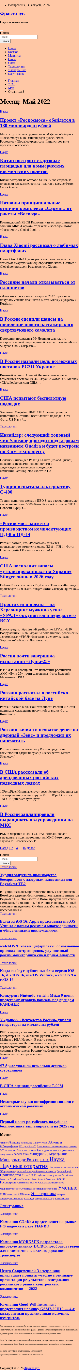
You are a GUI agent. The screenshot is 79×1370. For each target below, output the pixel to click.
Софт (11, 62)
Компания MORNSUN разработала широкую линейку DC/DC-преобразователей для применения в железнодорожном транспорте (39, 1248)
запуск (39, 1198)
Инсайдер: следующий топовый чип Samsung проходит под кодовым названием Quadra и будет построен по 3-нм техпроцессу (39, 443)
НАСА (44, 1160)
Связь (12, 59)
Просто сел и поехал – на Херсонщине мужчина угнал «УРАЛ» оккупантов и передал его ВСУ (38, 612)
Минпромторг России (20, 1159)
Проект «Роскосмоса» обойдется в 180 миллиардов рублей (37, 122)
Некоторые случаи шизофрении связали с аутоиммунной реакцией (37, 1103)
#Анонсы (55, 1142)
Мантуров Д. (38, 1154)
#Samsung (14, 1142)
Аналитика (10, 1150)
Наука (12, 48)
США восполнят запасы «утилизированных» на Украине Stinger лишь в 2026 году (36, 571)
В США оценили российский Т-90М (31, 1086)
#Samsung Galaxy (31, 1142)
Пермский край (64, 1171)
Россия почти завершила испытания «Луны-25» (27, 658)
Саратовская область (27, 1183)
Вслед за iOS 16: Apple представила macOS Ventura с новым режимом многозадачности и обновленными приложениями (39, 925)
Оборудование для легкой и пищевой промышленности (28, 1171)
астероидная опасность (11, 1198)
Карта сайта (16, 73)
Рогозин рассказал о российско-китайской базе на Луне (35, 695)
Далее (31, 848)
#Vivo (44, 1142)
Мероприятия (58, 1153)
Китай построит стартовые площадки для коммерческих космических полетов (32, 166)
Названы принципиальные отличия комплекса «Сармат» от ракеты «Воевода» (36, 208)
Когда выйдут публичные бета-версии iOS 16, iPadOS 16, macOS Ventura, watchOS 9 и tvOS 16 (38, 975)
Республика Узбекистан (43, 1179)
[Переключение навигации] (1, 30)
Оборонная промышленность (63, 1167)
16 (24, 848)
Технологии (16, 66)
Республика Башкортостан (47, 1175)
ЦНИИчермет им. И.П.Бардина (15, 1194)
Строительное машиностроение (38, 1188)
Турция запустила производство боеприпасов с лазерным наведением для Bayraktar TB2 (36, 879)
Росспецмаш (8, 1182)
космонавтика (62, 1198)
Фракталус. (12, 13)
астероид (61, 1194)
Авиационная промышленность (52, 1146)
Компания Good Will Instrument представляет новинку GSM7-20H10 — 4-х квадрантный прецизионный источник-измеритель (37, 1311)
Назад (4, 848)
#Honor (3, 1142)
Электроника (17, 70)
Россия (60, 1178)
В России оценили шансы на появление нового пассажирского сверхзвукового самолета (36, 324)
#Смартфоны (9, 1146)
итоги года (48, 1198)
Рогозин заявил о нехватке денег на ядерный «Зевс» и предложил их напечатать (39, 735)
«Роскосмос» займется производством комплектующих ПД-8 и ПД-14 (35, 529)
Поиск (4, 32)
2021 (21, 1146)
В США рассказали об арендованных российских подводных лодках (29, 777)
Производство (10, 1175)
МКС (26, 1154)
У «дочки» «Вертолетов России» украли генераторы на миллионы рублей (35, 1022)
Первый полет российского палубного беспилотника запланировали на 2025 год (37, 1124)
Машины (14, 55)
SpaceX (32, 1146)
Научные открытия (24, 1166)
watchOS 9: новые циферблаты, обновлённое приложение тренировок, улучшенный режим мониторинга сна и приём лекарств (39, 950)
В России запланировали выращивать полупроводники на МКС (36, 820)
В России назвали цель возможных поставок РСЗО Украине (38, 364)
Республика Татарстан (20, 1179)
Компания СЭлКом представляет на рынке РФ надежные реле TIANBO (38, 1224)
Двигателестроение (26, 1150)
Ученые (67, 1187)
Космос (13, 52)
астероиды (29, 1198)
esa (26, 1146)
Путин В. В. (27, 1175)
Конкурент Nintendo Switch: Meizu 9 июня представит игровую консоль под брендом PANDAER (37, 999)
